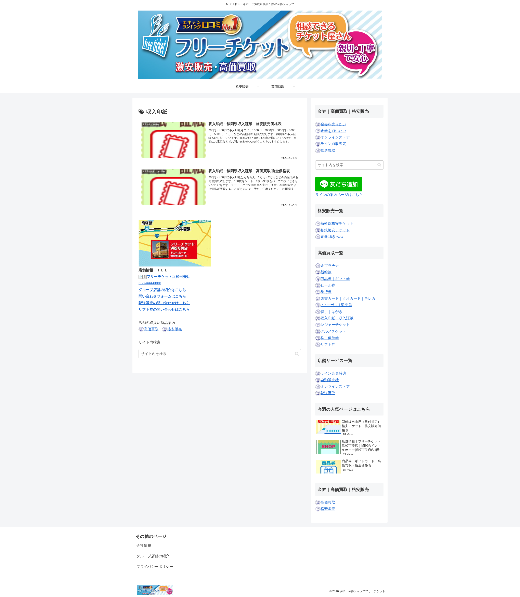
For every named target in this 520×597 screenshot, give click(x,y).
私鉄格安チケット (335, 230)
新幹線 (326, 272)
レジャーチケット (335, 325)
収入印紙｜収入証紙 (337, 318)
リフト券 (328, 345)
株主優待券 (330, 338)
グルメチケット (333, 331)
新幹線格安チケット (337, 223)
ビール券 (328, 285)
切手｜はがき (331, 312)
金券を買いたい (333, 131)
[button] (296, 353)
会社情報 (143, 545)
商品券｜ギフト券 (335, 279)
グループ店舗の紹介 (152, 556)
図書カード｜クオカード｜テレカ (348, 298)
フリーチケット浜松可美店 (169, 277)
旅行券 (326, 292)
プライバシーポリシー (154, 567)
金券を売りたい (333, 124)
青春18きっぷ (332, 237)
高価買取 (151, 329)
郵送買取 (328, 150)
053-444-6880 (150, 283)
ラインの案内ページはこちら (339, 195)
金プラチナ (330, 266)
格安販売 (174, 329)
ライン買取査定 (333, 144)
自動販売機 (330, 380)
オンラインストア (335, 137)
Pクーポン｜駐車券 (336, 305)
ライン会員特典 (333, 373)
